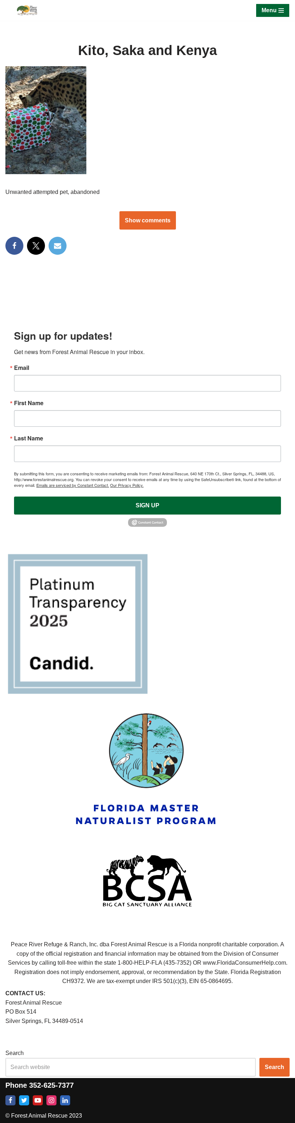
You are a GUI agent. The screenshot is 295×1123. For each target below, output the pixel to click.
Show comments (148, 220)
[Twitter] (24, 1100)
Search (14, 1053)
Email (21, 368)
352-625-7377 (51, 1085)
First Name (29, 403)
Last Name (28, 438)
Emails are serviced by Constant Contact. (72, 485)
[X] (36, 246)
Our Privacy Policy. (127, 485)
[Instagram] (51, 1100)
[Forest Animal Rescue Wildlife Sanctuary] (27, 10)
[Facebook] (14, 246)
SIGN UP (147, 505)
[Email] (58, 246)
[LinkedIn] (65, 1100)
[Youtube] (38, 1100)
